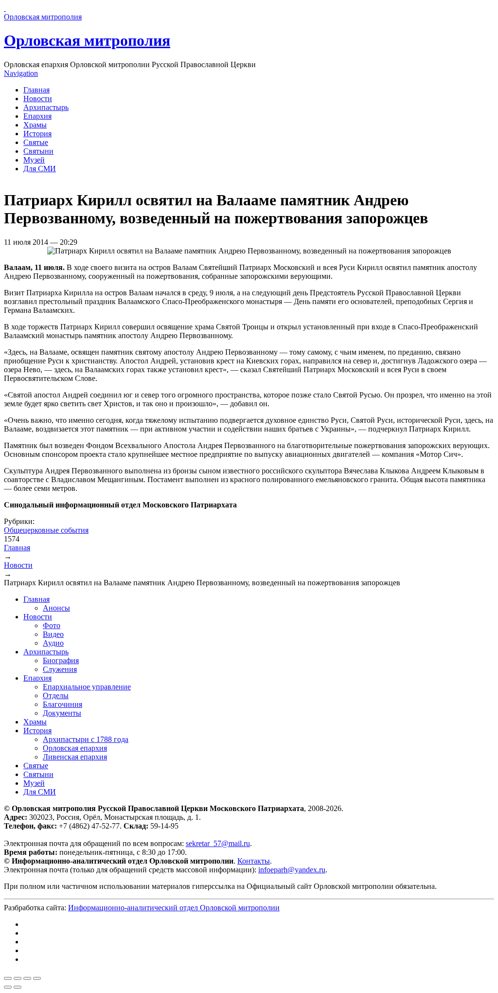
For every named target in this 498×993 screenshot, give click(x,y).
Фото (51, 625)
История (37, 133)
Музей (34, 160)
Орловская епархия (75, 748)
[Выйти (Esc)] (8, 978)
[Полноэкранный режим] (27, 978)
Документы (62, 713)
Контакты (253, 861)
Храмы (35, 125)
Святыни (38, 151)
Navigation (21, 73)
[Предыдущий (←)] (8, 987)
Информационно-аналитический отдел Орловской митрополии (174, 907)
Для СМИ (39, 168)
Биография (61, 660)
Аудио (53, 643)
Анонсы (56, 608)
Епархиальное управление (87, 687)
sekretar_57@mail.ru (218, 843)
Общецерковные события (46, 530)
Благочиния (62, 704)
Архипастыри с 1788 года (85, 739)
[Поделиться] (17, 978)
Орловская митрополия (87, 40)
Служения (60, 669)
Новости (37, 98)
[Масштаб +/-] (37, 978)
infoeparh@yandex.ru (291, 870)
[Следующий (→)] (17, 987)
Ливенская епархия (75, 757)
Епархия (37, 116)
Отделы (56, 695)
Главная (36, 90)
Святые (35, 142)
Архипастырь (46, 107)
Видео (53, 634)
